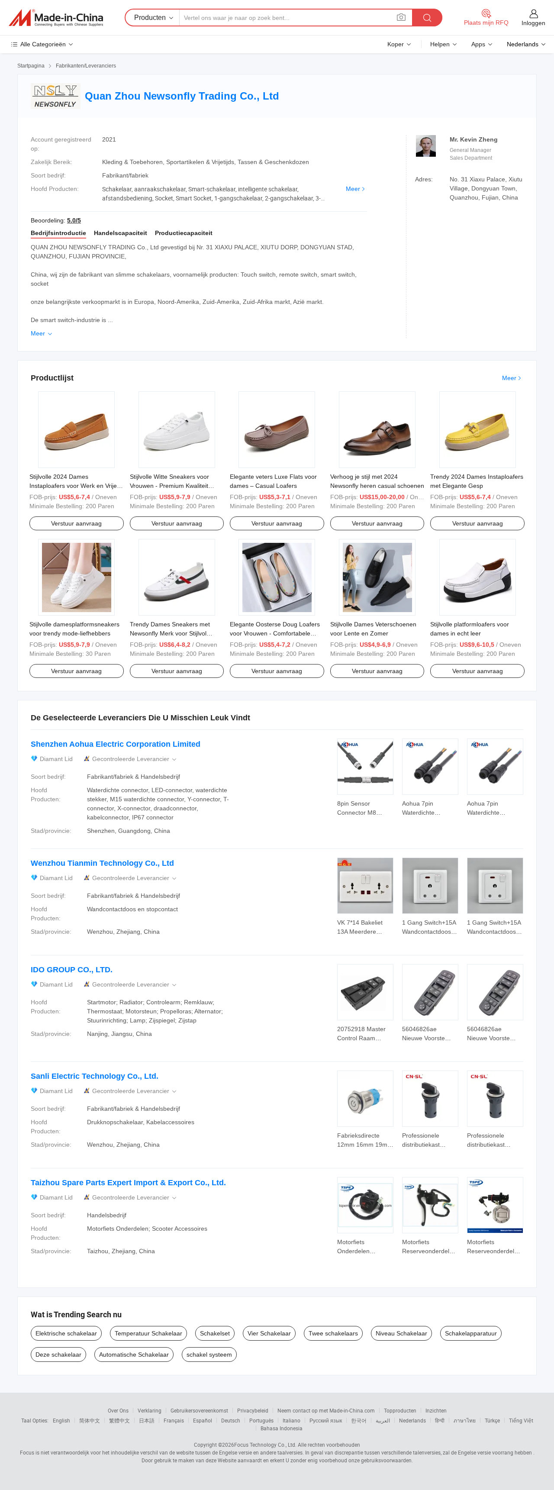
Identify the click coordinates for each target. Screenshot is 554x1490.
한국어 (359, 1420)
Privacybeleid (252, 1410)
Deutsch (230, 1420)
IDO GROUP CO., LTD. (72, 969)
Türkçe (492, 1420)
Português (261, 1420)
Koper (395, 44)
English (61, 1420)
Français (174, 1420)
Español (202, 1420)
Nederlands (412, 1420)
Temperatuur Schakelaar (148, 1333)
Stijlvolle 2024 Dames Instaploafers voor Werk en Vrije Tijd (73, 485)
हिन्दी (439, 1420)
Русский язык (325, 1420)
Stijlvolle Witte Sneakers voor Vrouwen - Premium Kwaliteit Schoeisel (169, 485)
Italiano (291, 1420)
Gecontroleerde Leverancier (135, 759)
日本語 (147, 1420)
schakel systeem (209, 1354)
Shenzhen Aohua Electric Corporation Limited (115, 744)
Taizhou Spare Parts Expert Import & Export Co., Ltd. (128, 1182)
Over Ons (118, 1410)
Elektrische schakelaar (66, 1333)
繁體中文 (119, 1420)
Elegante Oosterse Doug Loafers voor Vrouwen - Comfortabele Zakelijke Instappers (275, 633)
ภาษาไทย (465, 1420)
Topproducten (400, 1410)
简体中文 (89, 1420)
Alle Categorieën (43, 44)
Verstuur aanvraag (76, 523)
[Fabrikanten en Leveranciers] (56, 18)
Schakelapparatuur (471, 1333)
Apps (478, 44)
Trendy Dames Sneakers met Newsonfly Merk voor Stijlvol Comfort (170, 633)
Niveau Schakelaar (401, 1333)
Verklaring (149, 1410)
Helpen (440, 44)
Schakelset (215, 1333)
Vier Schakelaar (269, 1333)
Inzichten (436, 1410)
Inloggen (533, 22)
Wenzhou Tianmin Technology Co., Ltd (102, 863)
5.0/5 (74, 220)
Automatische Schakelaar (134, 1354)
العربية (383, 1420)
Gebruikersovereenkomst (199, 1410)
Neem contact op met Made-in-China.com (326, 1410)
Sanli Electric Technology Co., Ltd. (94, 1076)
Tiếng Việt (521, 1420)
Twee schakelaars (333, 1333)
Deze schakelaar (58, 1354)
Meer (353, 188)
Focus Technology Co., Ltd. (265, 1444)
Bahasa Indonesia (282, 1428)
